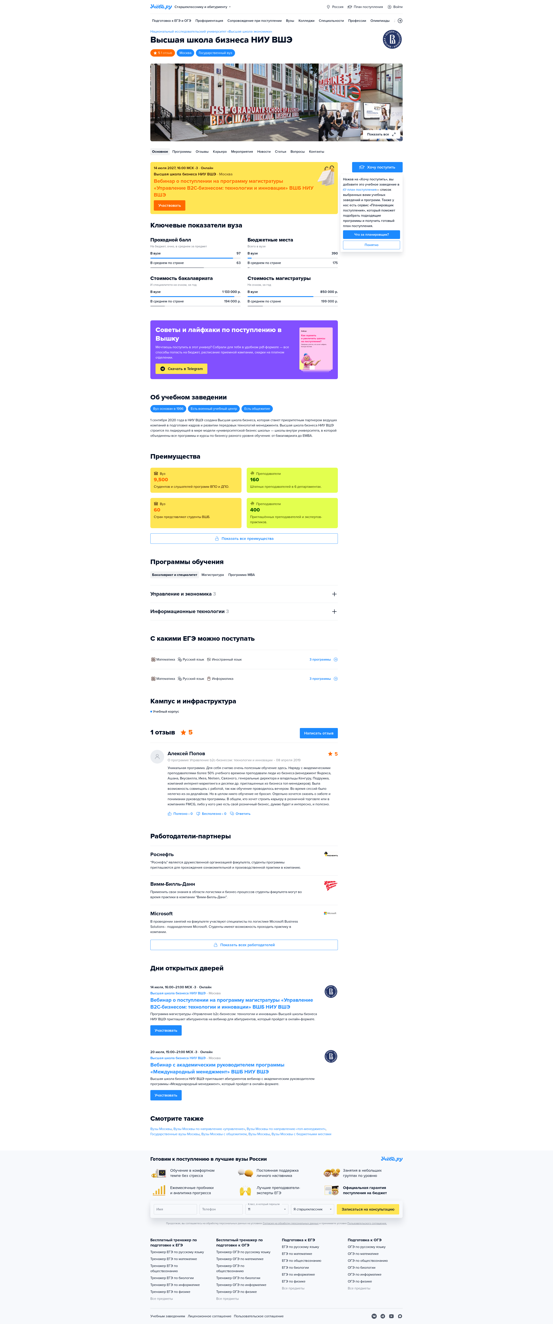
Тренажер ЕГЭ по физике (170, 1292)
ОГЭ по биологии (361, 1267)
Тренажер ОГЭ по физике (236, 1292)
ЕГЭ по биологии (295, 1267)
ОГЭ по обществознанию (368, 1261)
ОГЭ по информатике (364, 1274)
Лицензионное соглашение (209, 1316)
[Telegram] (382, 1316)
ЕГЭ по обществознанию (301, 1261)
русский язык (193, 659)
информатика (222, 679)
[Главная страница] (161, 7)
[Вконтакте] (374, 1316)
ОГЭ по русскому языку (367, 1247)
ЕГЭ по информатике (298, 1274)
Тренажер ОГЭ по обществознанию (230, 1268)
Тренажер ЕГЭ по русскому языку (177, 1252)
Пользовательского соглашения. (367, 1223)
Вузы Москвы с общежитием (224, 1134)
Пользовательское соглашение (259, 1316)
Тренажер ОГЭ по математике (240, 1259)
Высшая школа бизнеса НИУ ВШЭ (178, 993)
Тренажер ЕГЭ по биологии (172, 1278)
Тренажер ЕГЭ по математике (173, 1259)
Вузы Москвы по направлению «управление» (209, 1129)
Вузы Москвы (161, 1129)
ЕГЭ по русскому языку (300, 1247)
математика (165, 659)
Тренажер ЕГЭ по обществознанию (164, 1268)
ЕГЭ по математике (297, 1254)
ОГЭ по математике (363, 1254)
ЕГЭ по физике (293, 1281)
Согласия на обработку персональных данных (291, 1223)
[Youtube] (391, 1316)
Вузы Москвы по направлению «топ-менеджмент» (286, 1129)
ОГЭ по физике (360, 1281)
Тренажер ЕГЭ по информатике (175, 1285)
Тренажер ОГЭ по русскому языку (243, 1252)
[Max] (400, 1316)
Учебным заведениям (167, 1316)
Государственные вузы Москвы (175, 1134)
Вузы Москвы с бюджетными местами (301, 1134)
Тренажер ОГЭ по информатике (241, 1285)
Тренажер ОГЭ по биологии (238, 1278)
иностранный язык (227, 659)
